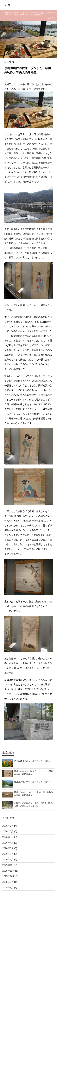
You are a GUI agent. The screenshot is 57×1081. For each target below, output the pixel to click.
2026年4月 (8, 842)
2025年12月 (8, 865)
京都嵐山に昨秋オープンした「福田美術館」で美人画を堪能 (30, 13)
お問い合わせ (49, 18)
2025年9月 (8, 882)
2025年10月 (8, 876)
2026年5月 (8, 837)
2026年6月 (8, 831)
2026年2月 (8, 854)
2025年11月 (8, 870)
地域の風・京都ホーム (13, 13)
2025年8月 (8, 887)
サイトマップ (53, 18)
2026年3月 (8, 848)
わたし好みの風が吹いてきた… (34, 13)
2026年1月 (8, 859)
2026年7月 (8, 826)
